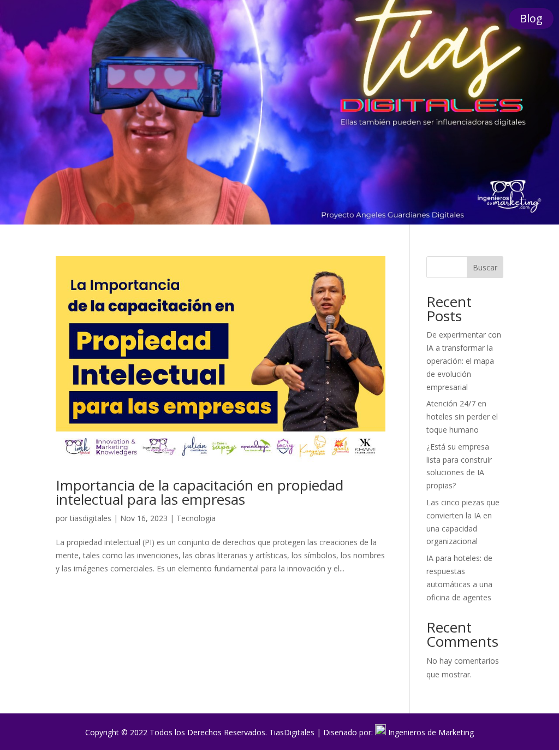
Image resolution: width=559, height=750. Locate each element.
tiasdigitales (90, 518)
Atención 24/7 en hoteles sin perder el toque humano (462, 416)
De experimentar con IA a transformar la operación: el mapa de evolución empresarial (463, 360)
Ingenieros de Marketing (431, 732)
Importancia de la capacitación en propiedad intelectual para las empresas (199, 492)
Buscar (485, 267)
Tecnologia (196, 518)
